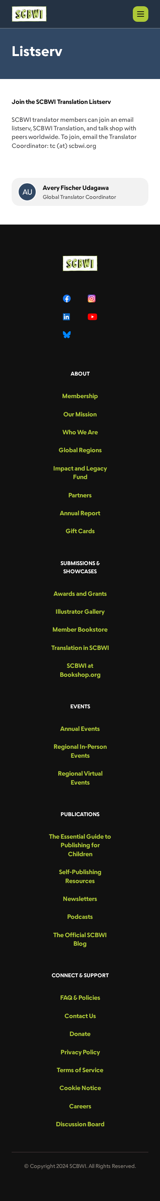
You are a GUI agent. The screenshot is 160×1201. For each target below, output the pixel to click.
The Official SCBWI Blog (80, 939)
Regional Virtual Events (80, 777)
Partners (80, 495)
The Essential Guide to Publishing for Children (80, 845)
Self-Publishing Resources (80, 876)
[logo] (29, 14)
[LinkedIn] (67, 316)
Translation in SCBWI (80, 647)
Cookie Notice (80, 1088)
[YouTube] (92, 316)
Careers (80, 1106)
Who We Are (80, 432)
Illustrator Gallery (80, 611)
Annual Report (80, 513)
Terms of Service (80, 1070)
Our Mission (80, 414)
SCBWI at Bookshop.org (80, 670)
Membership (80, 396)
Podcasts (80, 916)
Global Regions (80, 450)
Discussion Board (80, 1124)
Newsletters (80, 899)
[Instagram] (92, 298)
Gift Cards (80, 531)
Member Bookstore (80, 629)
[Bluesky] (67, 334)
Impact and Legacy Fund (80, 472)
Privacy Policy (80, 1052)
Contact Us (80, 1016)
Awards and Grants (80, 593)
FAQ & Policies (80, 997)
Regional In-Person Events (80, 751)
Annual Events (80, 728)
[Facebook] (67, 298)
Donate (80, 1034)
